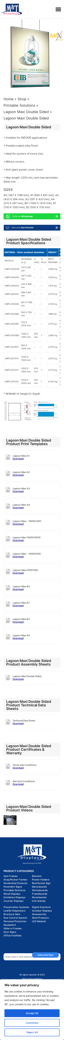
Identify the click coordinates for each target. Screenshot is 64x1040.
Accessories (39, 914)
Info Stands (38, 900)
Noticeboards (40, 890)
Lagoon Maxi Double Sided (26, 112)
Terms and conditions (32, 979)
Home (9, 99)
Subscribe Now (45, 955)
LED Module (39, 921)
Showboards (39, 897)
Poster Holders (40, 879)
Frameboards (39, 893)
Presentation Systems (16, 907)
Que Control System (15, 917)
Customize (32, 1022)
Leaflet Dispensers (14, 910)
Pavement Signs (13, 886)
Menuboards (39, 886)
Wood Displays (12, 893)
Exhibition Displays (14, 897)
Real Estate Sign (41, 883)
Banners (37, 876)
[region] (32, 1009)
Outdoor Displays (42, 910)
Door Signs (10, 931)
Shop (22, 99)
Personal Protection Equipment (15, 923)
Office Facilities (13, 935)
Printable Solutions (19, 105)
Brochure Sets (12, 914)
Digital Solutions (41, 907)
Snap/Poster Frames (15, 879)
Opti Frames (11, 876)
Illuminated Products (16, 883)
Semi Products (40, 917)
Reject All (32, 1032)
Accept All (32, 1013)
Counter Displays (13, 900)
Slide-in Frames (13, 928)
